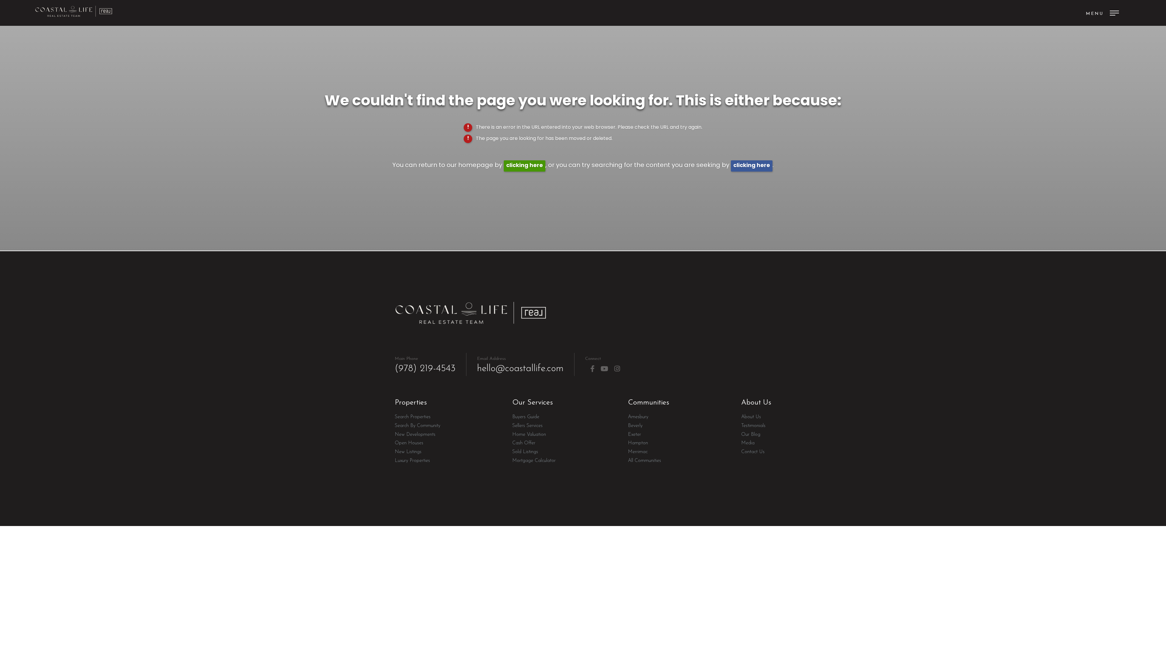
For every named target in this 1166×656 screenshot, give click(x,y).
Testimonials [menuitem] (753, 425)
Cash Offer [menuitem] (523, 443)
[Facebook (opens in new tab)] (592, 369)
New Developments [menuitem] (415, 434)
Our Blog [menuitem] (750, 434)
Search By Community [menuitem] (417, 425)
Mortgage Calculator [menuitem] (534, 460)
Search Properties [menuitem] (413, 417)
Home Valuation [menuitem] (529, 434)
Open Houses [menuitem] (409, 443)
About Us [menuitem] (751, 417)
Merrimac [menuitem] (638, 451)
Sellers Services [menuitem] (527, 425)
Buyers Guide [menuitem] (525, 417)
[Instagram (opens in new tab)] (617, 369)
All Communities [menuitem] (644, 460)
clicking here (524, 165)
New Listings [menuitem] (408, 451)
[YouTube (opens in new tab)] (604, 369)
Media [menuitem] (748, 443)
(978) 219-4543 (425, 365)
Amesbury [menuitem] (638, 417)
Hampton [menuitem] (638, 443)
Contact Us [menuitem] (753, 451)
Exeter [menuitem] (634, 434)
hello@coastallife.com (520, 365)
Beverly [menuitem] (635, 425)
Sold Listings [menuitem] (525, 451)
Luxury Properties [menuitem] (412, 460)
